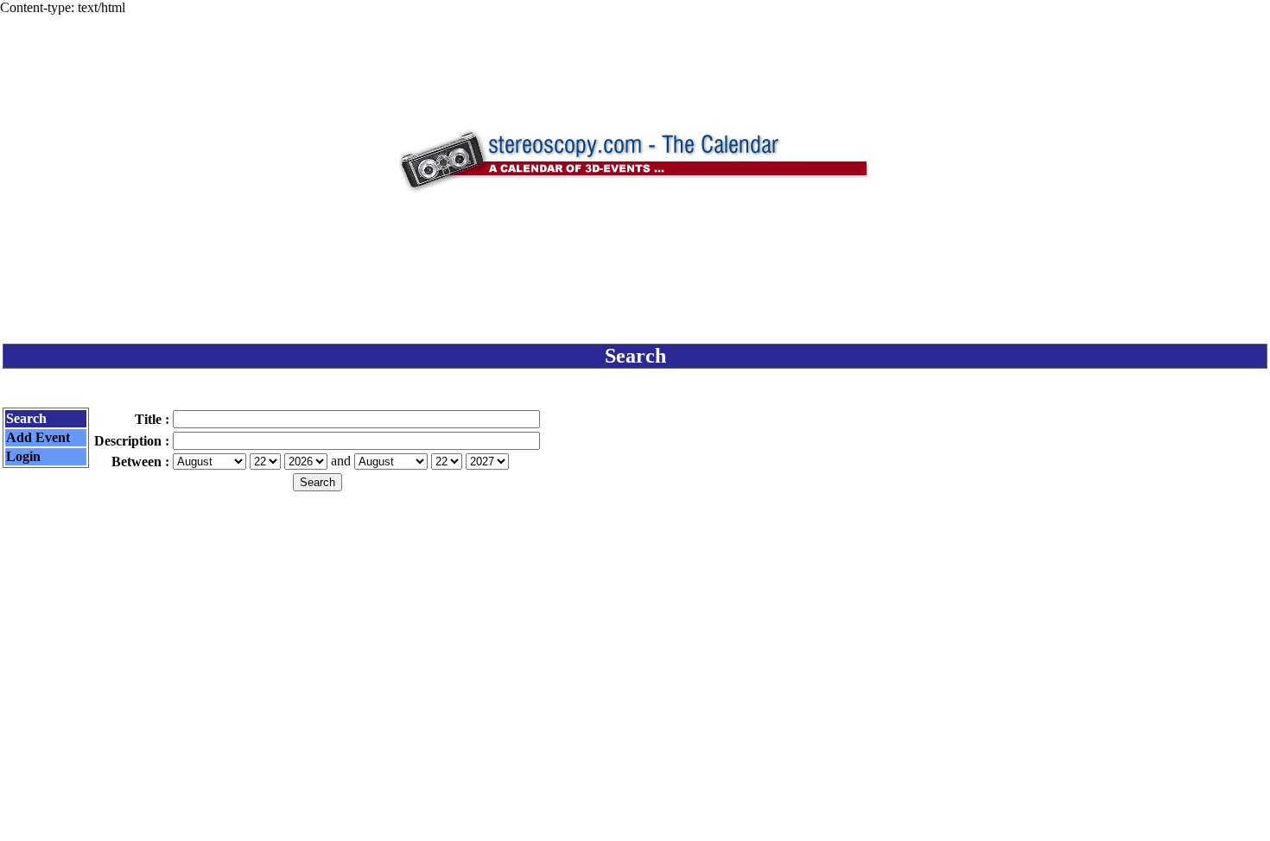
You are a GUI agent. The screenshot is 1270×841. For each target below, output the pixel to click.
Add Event (38, 437)
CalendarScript (673, 820)
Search (26, 418)
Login (23, 456)
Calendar (587, 820)
